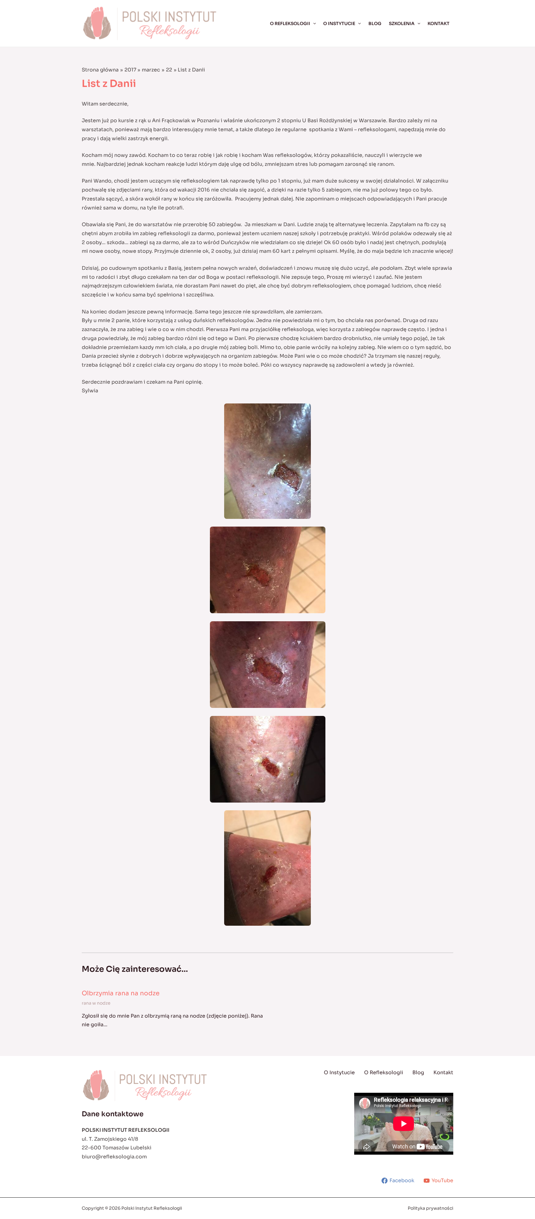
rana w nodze (96, 1003)
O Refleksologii (383, 1072)
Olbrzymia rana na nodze (120, 993)
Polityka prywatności (430, 1208)
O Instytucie (339, 23)
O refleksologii (290, 23)
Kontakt (439, 23)
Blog (374, 23)
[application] (313, 23)
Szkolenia (402, 23)
